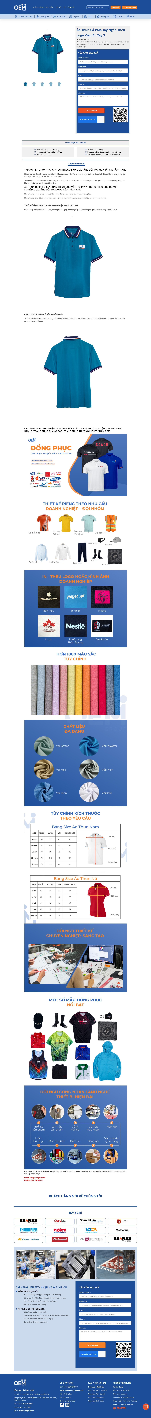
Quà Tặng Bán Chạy (25, 17)
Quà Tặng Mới (44, 17)
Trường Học (105, 17)
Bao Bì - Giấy (61, 17)
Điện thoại (82, 67)
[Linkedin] (67, 1405)
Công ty (81, 84)
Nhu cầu (81, 93)
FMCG (90, 17)
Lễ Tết (132, 17)
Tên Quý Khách (84, 58)
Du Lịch (119, 17)
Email (80, 75)
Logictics (76, 17)
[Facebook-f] (62, 1405)
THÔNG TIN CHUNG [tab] (76, 164)
